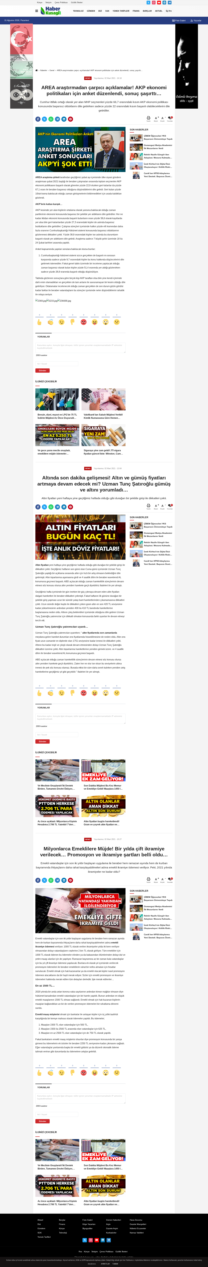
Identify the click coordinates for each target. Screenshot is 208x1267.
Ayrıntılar (105, 1264)
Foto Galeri (180, 20)
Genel (52, 70)
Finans (136, 11)
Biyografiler (87, 1228)
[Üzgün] (117, 317)
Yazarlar (197, 20)
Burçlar (147, 11)
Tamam (115, 1264)
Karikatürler (111, 1233)
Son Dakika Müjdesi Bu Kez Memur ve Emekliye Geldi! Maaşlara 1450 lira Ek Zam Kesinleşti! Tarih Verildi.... (103, 787)
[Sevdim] (61, 317)
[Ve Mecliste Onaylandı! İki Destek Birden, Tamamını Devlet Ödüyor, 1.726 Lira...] (57, 770)
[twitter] (44, 119)
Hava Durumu (136, 1220)
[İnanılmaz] (106, 317)
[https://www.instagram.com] (154, 2)
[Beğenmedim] (72, 317)
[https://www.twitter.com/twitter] (148, 2)
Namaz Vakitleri (137, 1233)
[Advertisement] (104, 47)
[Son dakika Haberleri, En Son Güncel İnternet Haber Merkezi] (55, 11)
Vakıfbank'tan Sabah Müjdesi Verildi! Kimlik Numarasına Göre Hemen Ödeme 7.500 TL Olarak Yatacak (103, 416)
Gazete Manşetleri (138, 1224)
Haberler (43, 70)
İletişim (49, 2)
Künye (39, 2)
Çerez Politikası (61, 2)
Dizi (100, 11)
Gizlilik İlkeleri (76, 2)
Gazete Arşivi (112, 1228)
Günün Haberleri (113, 1220)
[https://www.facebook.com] (159, 2)
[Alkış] (50, 317)
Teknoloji (78, 11)
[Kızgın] (84, 317)
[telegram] (57, 119)
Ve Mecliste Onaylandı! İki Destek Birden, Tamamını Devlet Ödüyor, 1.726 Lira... (55, 787)
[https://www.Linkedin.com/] (164, 2)
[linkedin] (64, 119)
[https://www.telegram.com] (169, 2)
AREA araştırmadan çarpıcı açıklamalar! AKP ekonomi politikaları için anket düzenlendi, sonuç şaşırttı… (100, 70)
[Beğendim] (39, 317)
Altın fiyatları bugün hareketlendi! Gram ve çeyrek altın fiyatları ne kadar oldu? (101, 823)
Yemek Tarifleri (121, 11)
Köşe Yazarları (89, 1224)
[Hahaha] (95, 317)
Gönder (42, 370)
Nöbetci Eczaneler (138, 1228)
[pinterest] (70, 119)
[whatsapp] (50, 119)
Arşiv (108, 1224)
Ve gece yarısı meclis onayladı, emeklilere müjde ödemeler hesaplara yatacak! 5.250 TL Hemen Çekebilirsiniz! (57, 452)
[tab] (43, 336)
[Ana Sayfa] (36, 70)
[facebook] (37, 119)
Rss (80, 1252)
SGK (107, 11)
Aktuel (158, 11)
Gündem (91, 11)
